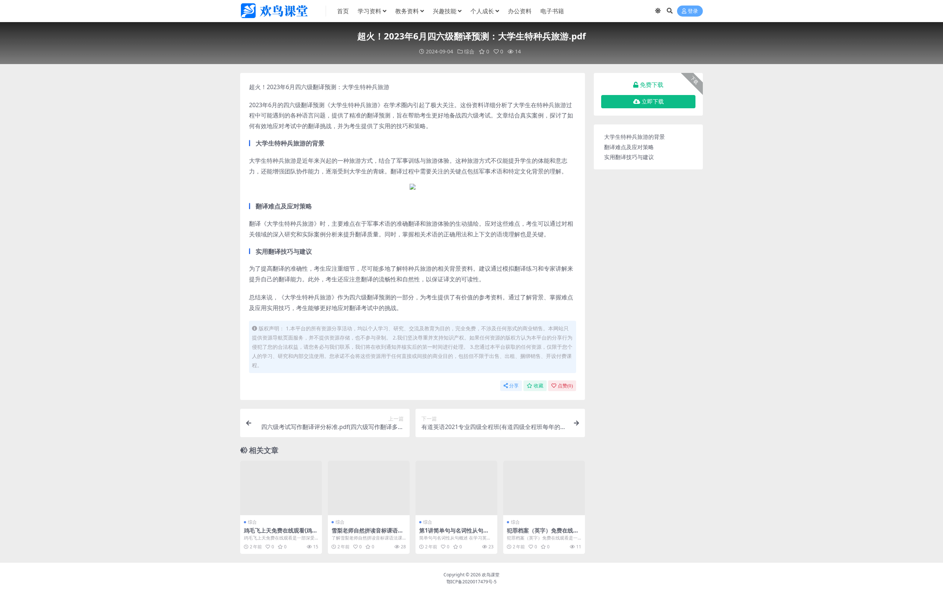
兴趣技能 (444, 11)
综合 (469, 51)
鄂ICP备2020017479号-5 (471, 582)
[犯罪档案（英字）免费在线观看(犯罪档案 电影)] (544, 488)
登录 (693, 11)
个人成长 (482, 11)
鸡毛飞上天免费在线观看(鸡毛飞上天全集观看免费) (281, 534)
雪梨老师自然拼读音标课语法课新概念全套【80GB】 (367, 534)
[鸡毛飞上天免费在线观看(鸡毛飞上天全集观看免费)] (281, 488)
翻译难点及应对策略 (629, 147)
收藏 (538, 386)
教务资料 (407, 11)
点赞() (565, 386)
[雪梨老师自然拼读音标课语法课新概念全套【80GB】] (369, 488)
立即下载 (653, 102)
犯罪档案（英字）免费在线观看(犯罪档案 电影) (543, 534)
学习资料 (369, 11)
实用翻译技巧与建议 (629, 157)
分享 (514, 386)
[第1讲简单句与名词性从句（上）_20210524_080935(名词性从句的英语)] (456, 488)
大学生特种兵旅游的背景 (634, 136)
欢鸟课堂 (490, 575)
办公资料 (520, 11)
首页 (343, 11)
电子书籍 (552, 11)
